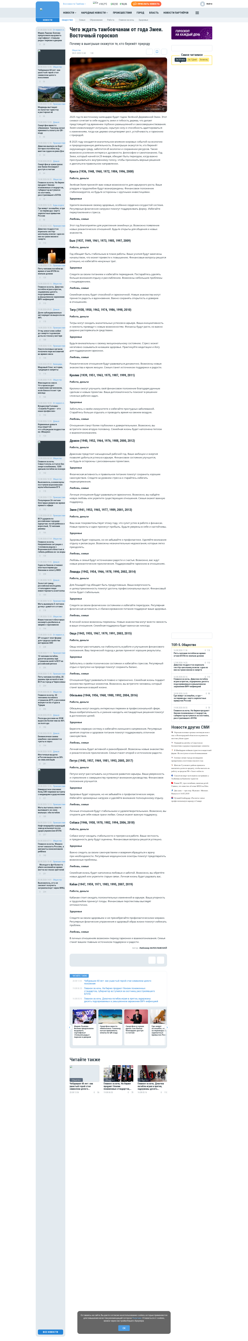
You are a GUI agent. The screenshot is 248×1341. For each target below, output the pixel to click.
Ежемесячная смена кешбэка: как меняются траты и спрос (50, 739)
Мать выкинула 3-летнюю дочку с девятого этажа (51, 605)
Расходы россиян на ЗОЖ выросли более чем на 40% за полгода (51, 720)
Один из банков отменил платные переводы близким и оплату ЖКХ (50, 567)
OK (124, 1328)
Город (140, 12)
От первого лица (59, 30)
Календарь (57, 364)
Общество (67, 20)
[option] (84, 1083)
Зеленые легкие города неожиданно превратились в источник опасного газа (187, 759)
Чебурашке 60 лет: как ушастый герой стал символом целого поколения (49, 74)
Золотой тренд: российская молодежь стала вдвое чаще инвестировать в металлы (51, 587)
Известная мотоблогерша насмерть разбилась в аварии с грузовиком (51, 622)
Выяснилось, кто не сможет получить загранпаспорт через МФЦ (51, 885)
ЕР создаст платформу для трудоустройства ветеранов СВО (49, 640)
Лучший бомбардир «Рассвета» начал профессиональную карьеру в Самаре (188, 799)
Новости (69, 12)
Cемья (82, 20)
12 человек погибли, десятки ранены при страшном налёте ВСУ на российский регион (50, 660)
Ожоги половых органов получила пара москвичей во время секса (51, 351)
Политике (137, 1318)
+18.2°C (103, 3)
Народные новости (93, 12)
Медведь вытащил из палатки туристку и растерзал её (48, 109)
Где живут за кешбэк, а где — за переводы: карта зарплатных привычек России (51, 212)
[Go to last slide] (69, 1027)
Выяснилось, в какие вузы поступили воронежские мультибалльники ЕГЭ (51, 484)
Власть (154, 12)
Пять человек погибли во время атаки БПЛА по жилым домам (50, 271)
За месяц (204, 59)
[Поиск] (207, 13)
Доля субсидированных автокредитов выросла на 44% (51, 315)
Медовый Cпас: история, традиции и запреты (50, 368)
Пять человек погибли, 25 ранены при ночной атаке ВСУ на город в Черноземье (52, 679)
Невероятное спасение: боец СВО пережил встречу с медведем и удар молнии (51, 792)
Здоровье (143, 20)
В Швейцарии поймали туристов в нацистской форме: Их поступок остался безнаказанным (191, 751)
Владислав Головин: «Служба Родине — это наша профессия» (49, 408)
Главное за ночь (126, 20)
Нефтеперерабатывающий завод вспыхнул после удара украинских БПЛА (51, 828)
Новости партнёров (175, 12)
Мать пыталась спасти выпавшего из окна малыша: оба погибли (49, 810)
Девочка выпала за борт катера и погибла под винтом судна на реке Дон (51, 148)
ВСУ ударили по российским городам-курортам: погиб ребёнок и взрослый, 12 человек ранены (51, 524)
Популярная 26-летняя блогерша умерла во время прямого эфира (51, 503)
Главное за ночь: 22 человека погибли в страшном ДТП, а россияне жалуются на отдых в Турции (51, 700)
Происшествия (122, 12)
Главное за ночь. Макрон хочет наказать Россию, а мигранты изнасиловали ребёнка (51, 848)
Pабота (110, 20)
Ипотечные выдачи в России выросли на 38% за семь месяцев (50, 757)
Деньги (56, 122)
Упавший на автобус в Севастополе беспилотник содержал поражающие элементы (190, 744)
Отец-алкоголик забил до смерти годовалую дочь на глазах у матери (50, 333)
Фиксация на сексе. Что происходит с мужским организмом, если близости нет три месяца (50, 388)
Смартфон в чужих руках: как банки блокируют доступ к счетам (50, 167)
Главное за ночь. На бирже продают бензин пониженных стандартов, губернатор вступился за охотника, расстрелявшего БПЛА (51, 188)
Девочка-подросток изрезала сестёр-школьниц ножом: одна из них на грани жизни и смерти (51, 234)
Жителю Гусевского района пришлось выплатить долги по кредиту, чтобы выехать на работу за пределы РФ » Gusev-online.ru (190, 768)
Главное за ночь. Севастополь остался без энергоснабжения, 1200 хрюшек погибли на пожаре (51, 465)
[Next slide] (166, 1027)
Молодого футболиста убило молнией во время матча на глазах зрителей (51, 867)
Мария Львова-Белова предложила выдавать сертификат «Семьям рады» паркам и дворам (50, 37)
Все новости (50, 1332)
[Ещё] (197, 13)
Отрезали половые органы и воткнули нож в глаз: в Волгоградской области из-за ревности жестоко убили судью (190, 735)
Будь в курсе (58, 205)
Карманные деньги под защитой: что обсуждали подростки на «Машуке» (51, 428)
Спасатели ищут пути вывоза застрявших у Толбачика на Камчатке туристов (190, 777)
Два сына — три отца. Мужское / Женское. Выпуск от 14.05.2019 (189, 792)
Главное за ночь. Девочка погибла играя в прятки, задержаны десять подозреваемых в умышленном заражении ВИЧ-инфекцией (51, 293)
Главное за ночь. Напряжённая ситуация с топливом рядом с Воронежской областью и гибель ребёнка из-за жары (51, 547)
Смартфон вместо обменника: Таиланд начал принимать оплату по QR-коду (51, 129)
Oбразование (96, 20)
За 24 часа (180, 59)
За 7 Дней (192, 59)
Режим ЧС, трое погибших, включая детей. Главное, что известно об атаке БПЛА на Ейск (190, 784)
